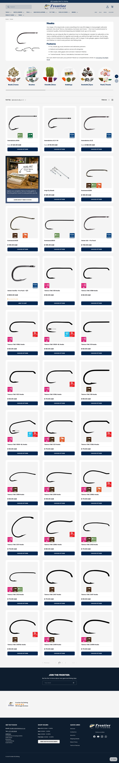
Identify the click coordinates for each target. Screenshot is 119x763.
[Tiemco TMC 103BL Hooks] (59, 377)
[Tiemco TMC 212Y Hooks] (22, 527)
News (105, 12)
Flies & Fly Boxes (63, 12)
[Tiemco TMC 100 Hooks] (59, 273)
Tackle (7, 12)
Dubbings (68, 85)
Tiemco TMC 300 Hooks (89, 695)
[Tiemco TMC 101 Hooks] (96, 327)
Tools (28, 12)
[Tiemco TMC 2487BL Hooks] (22, 627)
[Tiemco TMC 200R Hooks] (22, 477)
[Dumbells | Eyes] (87, 74)
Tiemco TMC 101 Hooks (89, 344)
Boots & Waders (18, 12)
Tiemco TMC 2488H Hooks (90, 645)
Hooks (11, 19)
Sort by (8, 100)
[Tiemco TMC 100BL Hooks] (22, 327)
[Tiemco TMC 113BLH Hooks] (96, 427)
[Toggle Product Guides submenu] (16, 15)
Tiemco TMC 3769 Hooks (89, 745)
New (96, 12)
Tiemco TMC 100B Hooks (89, 291)
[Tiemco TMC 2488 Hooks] (59, 627)
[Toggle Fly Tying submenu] (56, 12)
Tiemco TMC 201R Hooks (52, 494)
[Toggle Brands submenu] (77, 12)
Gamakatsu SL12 (87, 140)
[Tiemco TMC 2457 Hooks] (59, 577)
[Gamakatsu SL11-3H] (59, 123)
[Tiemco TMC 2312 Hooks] (22, 577)
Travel (20, 15)
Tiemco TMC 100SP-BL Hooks (54, 344)
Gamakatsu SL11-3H (51, 140)
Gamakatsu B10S (13, 140)
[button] (112, 7)
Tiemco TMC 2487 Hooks (89, 594)
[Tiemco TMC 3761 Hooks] (22, 727)
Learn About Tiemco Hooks (23, 200)
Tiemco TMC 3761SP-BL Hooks (54, 745)
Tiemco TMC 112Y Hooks (52, 444)
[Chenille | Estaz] (50, 74)
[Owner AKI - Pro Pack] (96, 223)
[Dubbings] (69, 74)
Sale (100, 12)
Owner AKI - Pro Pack (88, 240)
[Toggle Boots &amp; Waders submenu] (23, 12)
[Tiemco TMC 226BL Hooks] (59, 527)
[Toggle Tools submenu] (31, 12)
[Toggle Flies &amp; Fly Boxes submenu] (69, 12)
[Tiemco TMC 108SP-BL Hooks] (22, 427)
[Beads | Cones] (13, 74)
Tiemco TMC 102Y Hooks (15, 394)
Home (7, 19)
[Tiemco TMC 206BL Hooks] (96, 477)
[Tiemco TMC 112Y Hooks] (59, 427)
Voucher (111, 12)
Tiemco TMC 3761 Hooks (15, 745)
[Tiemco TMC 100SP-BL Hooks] (59, 327)
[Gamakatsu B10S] (22, 123)
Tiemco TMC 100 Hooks (52, 291)
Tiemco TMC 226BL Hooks (53, 544)
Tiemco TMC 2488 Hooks (52, 645)
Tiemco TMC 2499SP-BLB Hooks (55, 695)
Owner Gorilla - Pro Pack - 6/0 (17, 291)
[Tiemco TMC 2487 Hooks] (96, 577)
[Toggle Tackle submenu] (11, 12)
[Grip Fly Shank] (59, 173)
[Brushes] (32, 74)
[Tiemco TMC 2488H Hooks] (96, 627)
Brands (74, 12)
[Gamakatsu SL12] (96, 123)
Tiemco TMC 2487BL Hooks (16, 645)
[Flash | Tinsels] (105, 74)
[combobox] (19, 7)
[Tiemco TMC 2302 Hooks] (96, 527)
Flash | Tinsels (105, 85)
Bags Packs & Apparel (39, 12)
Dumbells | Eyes (87, 85)
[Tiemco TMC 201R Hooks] (59, 477)
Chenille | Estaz (50, 85)
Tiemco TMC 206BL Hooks (90, 494)
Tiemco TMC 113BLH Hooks (90, 444)
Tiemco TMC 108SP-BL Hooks (17, 444)
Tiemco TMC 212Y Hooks (15, 544)
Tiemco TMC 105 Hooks (89, 394)
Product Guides (10, 15)
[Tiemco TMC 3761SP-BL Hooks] (59, 727)
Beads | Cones (13, 85)
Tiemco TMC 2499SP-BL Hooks (17, 695)
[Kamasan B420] (22, 223)
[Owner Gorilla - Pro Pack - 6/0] (22, 273)
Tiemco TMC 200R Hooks (15, 494)
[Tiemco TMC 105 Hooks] (96, 377)
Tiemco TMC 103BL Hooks (53, 394)
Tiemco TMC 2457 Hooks (52, 594)
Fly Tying (52, 12)
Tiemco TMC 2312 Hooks (15, 594)
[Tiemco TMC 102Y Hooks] (22, 377)
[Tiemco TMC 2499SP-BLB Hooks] (59, 677)
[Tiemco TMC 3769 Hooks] (96, 727)
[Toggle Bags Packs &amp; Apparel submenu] (47, 12)
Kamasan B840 (49, 240)
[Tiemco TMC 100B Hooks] (96, 273)
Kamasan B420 (12, 240)
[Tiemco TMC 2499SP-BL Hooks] (22, 677)
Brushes (32, 85)
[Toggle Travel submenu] (23, 15)
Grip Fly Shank (49, 190)
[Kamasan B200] (96, 173)
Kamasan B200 (86, 190)
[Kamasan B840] (59, 223)
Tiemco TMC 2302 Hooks (89, 544)
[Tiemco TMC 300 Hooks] (96, 677)
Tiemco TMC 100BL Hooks (16, 344)
